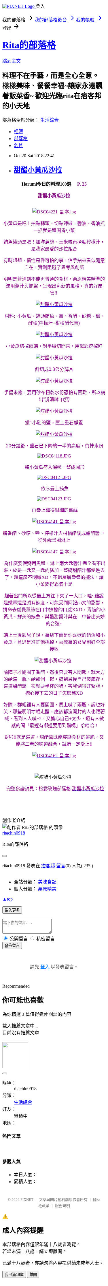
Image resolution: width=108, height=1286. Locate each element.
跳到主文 (11, 60)
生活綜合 (49, 120)
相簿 (18, 131)
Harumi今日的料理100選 (46, 184)
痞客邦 (48, 865)
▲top (7, 899)
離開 (33, 1274)
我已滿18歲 (14, 1274)
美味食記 (47, 881)
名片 (18, 145)
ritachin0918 (13, 832)
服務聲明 (62, 1205)
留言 (60, 865)
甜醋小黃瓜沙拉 (38, 170)
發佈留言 (12, 945)
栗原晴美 (47, 888)
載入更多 (12, 910)
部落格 (21, 138)
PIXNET (26, 1199)
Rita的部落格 (29, 45)
